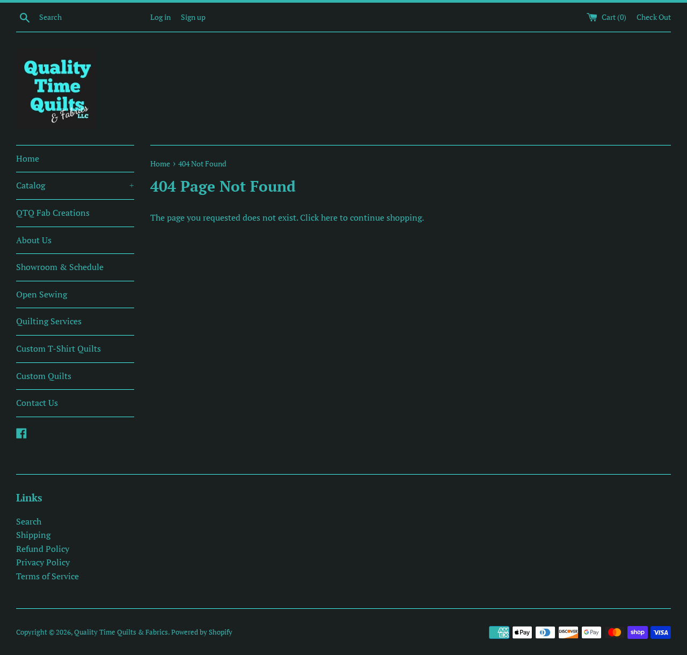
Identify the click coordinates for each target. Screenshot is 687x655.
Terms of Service (47, 576)
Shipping (33, 535)
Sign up (193, 17)
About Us (34, 240)
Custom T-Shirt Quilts (58, 348)
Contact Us (37, 403)
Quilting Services (49, 321)
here (329, 217)
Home (27, 158)
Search (28, 521)
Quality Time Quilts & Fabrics (121, 632)
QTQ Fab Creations (53, 213)
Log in (160, 17)
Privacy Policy (43, 562)
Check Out (654, 17)
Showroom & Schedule (60, 267)
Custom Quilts (43, 376)
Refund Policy (42, 549)
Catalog (75, 185)
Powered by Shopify (201, 632)
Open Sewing (41, 294)
